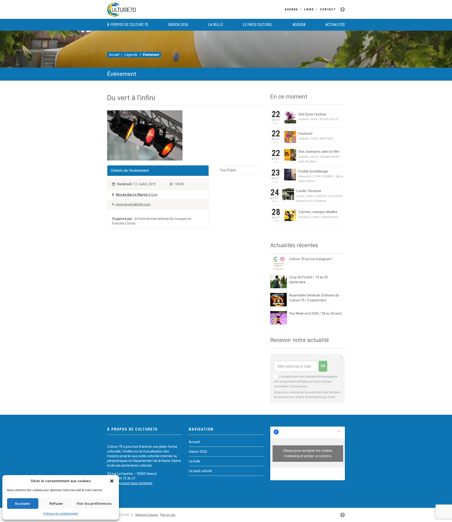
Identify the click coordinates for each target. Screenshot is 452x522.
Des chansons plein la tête (319, 151)
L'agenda (130, 55)
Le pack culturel (258, 24)
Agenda (291, 9)
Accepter (22, 503)
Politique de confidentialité (60, 513)
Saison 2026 (178, 24)
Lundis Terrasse (308, 191)
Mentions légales (146, 515)
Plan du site (167, 515)
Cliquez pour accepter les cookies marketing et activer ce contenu (307, 453)
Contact (328, 9)
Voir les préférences (94, 503)
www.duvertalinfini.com (133, 204)
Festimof (306, 134)
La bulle (215, 24)
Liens (309, 9)
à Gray (137, 195)
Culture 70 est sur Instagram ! (311, 259)
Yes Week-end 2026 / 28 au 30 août (315, 313)
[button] (111, 481)
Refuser (56, 503)
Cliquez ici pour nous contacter (130, 483)
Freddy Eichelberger (313, 171)
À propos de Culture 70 (127, 24)
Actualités (335, 24)
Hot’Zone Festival (312, 114)
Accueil (114, 55)
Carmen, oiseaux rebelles (318, 212)
